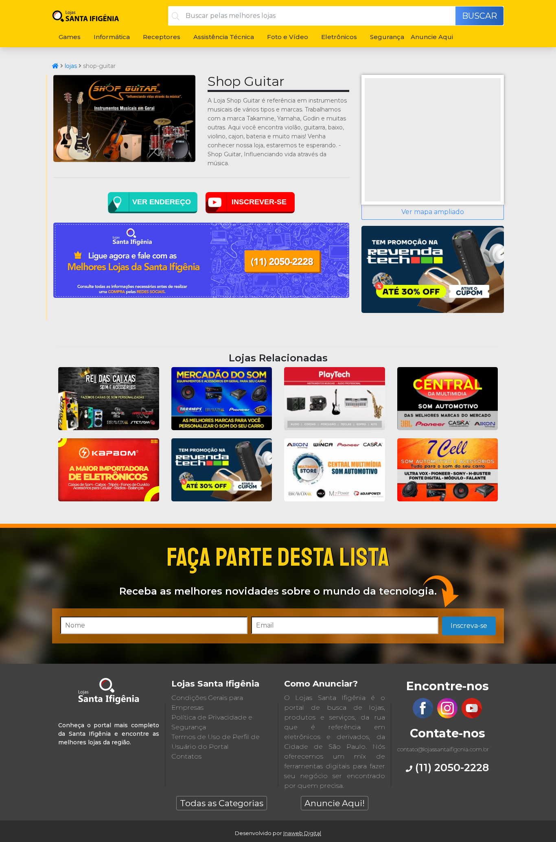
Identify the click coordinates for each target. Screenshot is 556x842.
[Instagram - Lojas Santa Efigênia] (447, 716)
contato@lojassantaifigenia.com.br (443, 749)
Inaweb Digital (302, 833)
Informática (112, 37)
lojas (71, 66)
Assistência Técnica (223, 37)
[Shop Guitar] (124, 160)
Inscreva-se (469, 626)
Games (70, 37)
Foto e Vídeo (287, 37)
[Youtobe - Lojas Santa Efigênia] (472, 716)
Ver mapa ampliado (432, 212)
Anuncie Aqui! (334, 803)
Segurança (387, 37)
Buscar (479, 16)
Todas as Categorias (221, 803)
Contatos (186, 756)
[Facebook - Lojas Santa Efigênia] (423, 716)
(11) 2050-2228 (450, 767)
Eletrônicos (339, 37)
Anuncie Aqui (432, 37)
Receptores (161, 37)
